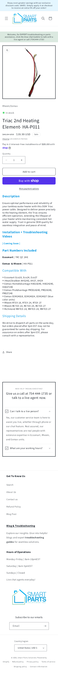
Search (10, 484)
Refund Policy (13, 506)
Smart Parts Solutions (27, 657)
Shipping (5, 139)
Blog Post (11, 514)
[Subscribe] (45, 626)
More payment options (29, 188)
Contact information (38, 666)
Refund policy (18, 662)
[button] (6, 18)
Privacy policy (33, 662)
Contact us (12, 499)
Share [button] (9, 352)
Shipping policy (20, 666)
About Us (11, 492)
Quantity (6, 153)
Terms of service (48, 662)
